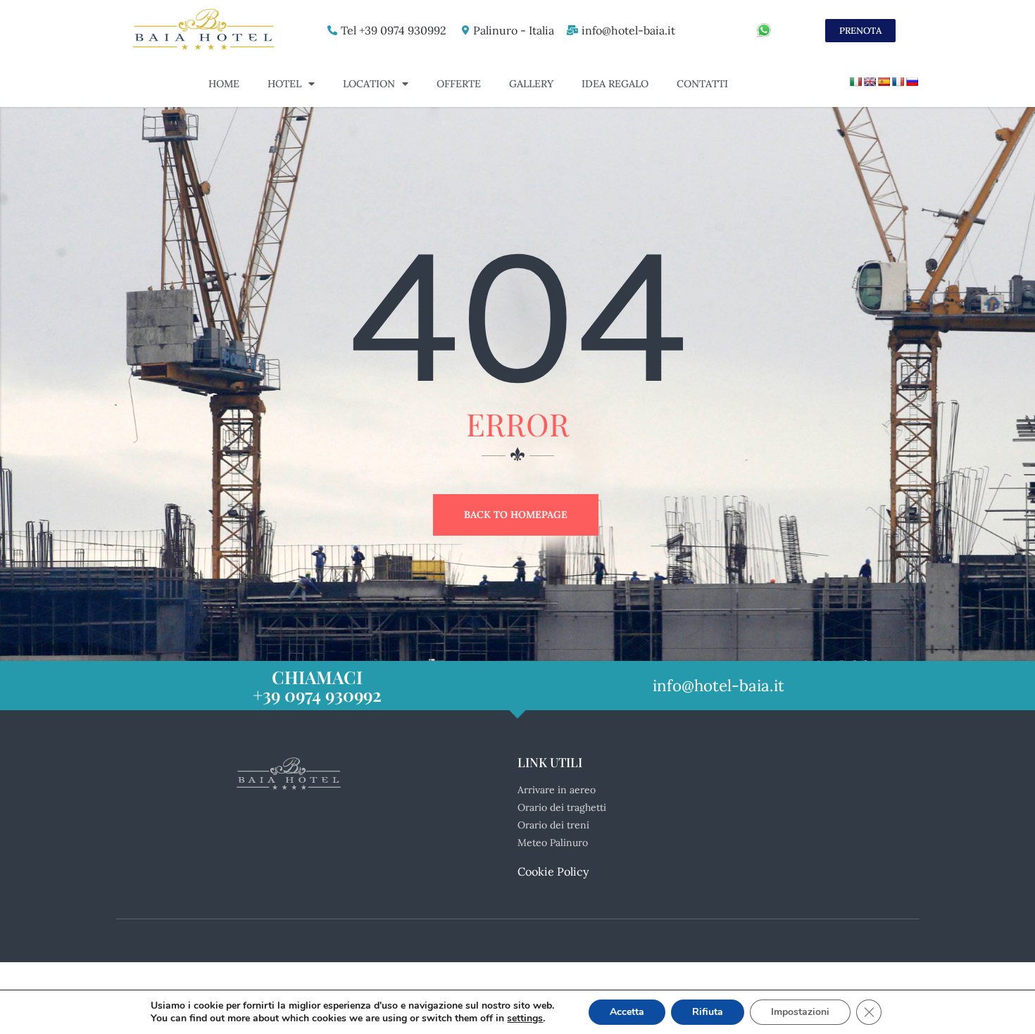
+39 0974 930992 (317, 694)
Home (223, 83)
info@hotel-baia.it (628, 30)
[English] (869, 81)
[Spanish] (883, 81)
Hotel (284, 83)
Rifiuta (707, 1012)
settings (525, 1018)
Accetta (627, 1012)
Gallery (531, 83)
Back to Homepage (515, 514)
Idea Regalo (615, 83)
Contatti (702, 83)
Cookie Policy (553, 871)
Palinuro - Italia (513, 30)
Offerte (459, 83)
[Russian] (911, 81)
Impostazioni (800, 1012)
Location (369, 83)
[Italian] (855, 81)
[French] (897, 81)
